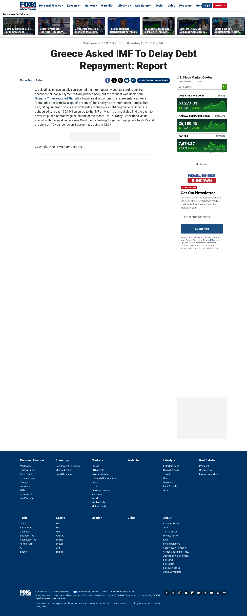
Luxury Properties (208, 474)
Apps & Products (172, 572)
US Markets (98, 470)
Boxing (59, 539)
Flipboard (192, 593)
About (167, 518)
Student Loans (27, 470)
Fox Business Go (171, 568)
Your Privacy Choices (88, 592)
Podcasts (185, 5)
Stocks (95, 466)
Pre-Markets (98, 502)
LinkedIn (198, 593)
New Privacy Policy (60, 592)
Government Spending (68, 466)
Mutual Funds (99, 506)
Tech (158, 5)
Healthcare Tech (28, 539)
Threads (120, 80)
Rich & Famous (171, 470)
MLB (58, 531)
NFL (58, 523)
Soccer (59, 543)
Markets (90, 5)
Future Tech (26, 543)
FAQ (165, 539)
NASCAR (60, 535)
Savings (24, 482)
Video (171, 5)
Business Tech (27, 535)
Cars (165, 478)
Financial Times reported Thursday (58, 98)
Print (127, 80)
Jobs (166, 527)
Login (207, 5)
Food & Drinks (170, 486)
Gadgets (24, 531)
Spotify (218, 593)
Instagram (179, 593)
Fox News (168, 559)
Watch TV (220, 5)
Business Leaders (101, 490)
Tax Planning (27, 498)
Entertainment (171, 466)
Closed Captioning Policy (176, 551)
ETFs (94, 486)
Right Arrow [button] (241, 26)
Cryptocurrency (100, 474)
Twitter (114, 80)
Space (23, 551)
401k (22, 490)
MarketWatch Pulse (31, 80)
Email (133, 80)
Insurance (25, 486)
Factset (120, 595)
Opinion (97, 518)
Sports (60, 518)
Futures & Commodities (104, 478)
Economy (73, 5)
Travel (166, 474)
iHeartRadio (224, 593)
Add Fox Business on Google (155, 80)
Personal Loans (28, 478)
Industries (97, 494)
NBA (58, 527)
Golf (58, 547)
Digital (23, 523)
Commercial (205, 470)
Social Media (26, 527)
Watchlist (107, 5)
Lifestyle (123, 5)
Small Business (64, 474)
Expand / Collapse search (198, 5)
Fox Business (28, 5)
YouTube (186, 593)
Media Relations (171, 543)
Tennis (59, 551)
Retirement (26, 494)
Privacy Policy (192, 240)
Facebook (107, 80)
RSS (205, 593)
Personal (204, 466)
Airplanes (168, 482)
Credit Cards (26, 474)
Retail (95, 498)
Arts (165, 490)
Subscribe (202, 228)
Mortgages (26, 466)
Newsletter (211, 593)
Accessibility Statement (176, 555)
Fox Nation (168, 563)
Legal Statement (59, 598)
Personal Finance (50, 5)
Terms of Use (209, 240)
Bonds (95, 482)
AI (21, 547)
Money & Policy (64, 470)
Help (105, 592)
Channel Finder (171, 523)
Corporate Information (175, 547)
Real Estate (142, 5)
